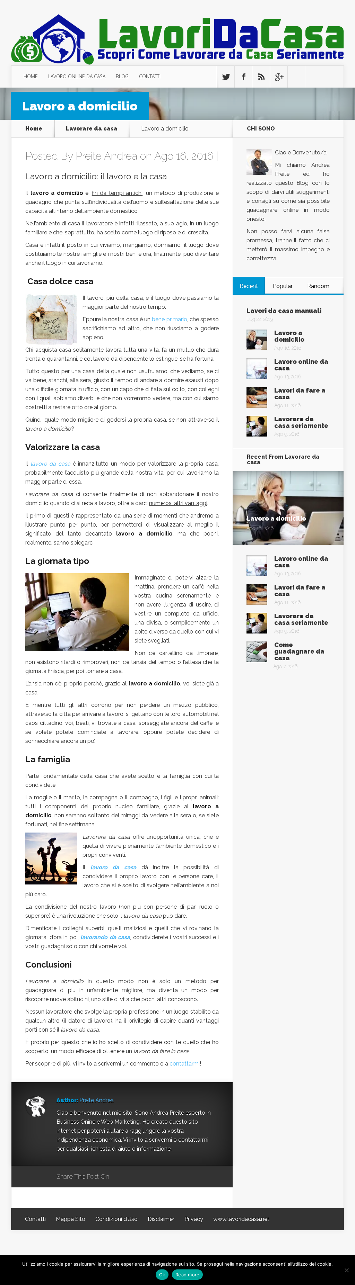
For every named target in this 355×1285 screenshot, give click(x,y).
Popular (283, 286)
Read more (187, 1274)
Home (33, 129)
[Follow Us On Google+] (278, 77)
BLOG (122, 76)
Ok (162, 1274)
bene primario (169, 319)
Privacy (193, 1219)
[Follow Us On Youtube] (314, 77)
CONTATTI (150, 76)
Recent (249, 286)
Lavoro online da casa (301, 365)
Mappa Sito (70, 1219)
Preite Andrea (106, 156)
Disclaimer (161, 1219)
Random (318, 286)
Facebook (134, 1177)
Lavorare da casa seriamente (301, 422)
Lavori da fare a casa (300, 394)
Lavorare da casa (92, 129)
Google (121, 1177)
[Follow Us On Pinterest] (296, 77)
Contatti (35, 1219)
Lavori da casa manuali (283, 310)
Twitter (147, 1177)
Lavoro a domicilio (289, 336)
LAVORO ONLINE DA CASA (76, 76)
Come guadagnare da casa (299, 651)
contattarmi (185, 1063)
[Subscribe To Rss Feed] (261, 77)
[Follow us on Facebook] (243, 77)
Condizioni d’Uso (116, 1219)
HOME (31, 76)
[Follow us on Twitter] (225, 77)
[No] (346, 1270)
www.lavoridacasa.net (241, 1219)
